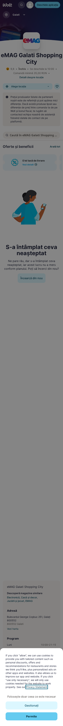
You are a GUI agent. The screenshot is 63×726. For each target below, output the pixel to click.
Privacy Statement (36, 686)
